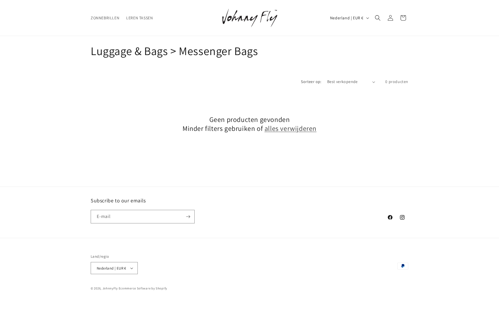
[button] (377, 18)
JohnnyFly (110, 288)
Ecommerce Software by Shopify (143, 288)
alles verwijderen (290, 128)
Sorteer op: (311, 81)
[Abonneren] (188, 216)
